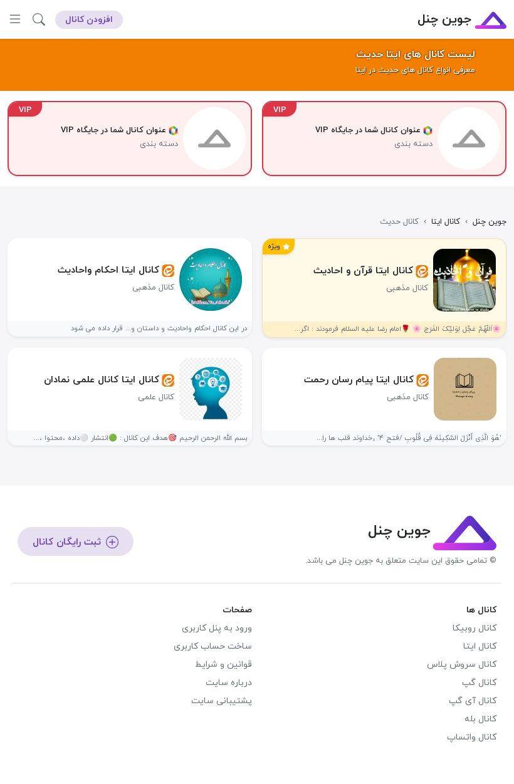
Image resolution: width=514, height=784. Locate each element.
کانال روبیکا (474, 628)
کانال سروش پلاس (461, 665)
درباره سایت (229, 683)
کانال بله (480, 719)
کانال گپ (479, 683)
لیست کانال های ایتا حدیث (415, 54)
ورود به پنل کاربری (217, 628)
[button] (39, 19)
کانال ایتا (479, 646)
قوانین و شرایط (223, 665)
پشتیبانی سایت (221, 701)
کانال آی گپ (472, 701)
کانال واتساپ (471, 737)
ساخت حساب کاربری (213, 646)
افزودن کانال (89, 20)
